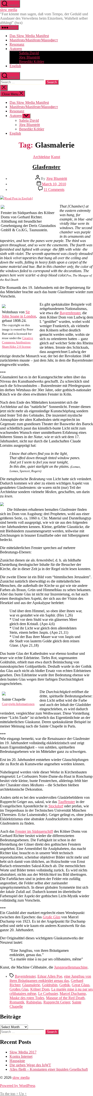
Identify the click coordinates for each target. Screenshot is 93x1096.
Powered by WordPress (17, 1086)
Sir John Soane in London (19, 314)
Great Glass (80, 985)
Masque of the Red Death (65, 998)
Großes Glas (19, 989)
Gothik (64, 985)
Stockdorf (55, 806)
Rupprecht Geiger (56, 1002)
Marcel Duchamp (73, 993)
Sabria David (29, 53)
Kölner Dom (39, 989)
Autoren (16, 49)
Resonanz (17, 44)
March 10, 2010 (54, 184)
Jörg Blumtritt (29, 57)
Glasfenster (46, 167)
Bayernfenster (70, 313)
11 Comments (54, 189)
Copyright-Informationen (18, 704)
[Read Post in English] (18, 198)
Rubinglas (33, 1002)
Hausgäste (17, 1061)
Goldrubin (49, 985)
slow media (8, 10)
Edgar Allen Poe (49, 976)
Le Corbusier (48, 993)
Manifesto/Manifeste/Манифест (34, 40)
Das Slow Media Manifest (29, 36)
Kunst (55, 157)
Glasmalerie (31, 985)
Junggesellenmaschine (71, 967)
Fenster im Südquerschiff (34, 831)
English (15, 66)
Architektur (41, 157)
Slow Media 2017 (23, 1052)
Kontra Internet (21, 1056)
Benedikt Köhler (31, 62)
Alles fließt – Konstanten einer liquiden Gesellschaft (49, 1069)
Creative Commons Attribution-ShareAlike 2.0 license (17, 342)
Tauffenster (66, 802)
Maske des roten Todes (27, 998)
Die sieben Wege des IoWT (30, 1065)
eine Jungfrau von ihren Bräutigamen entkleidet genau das (50, 978)
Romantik (17, 1002)
